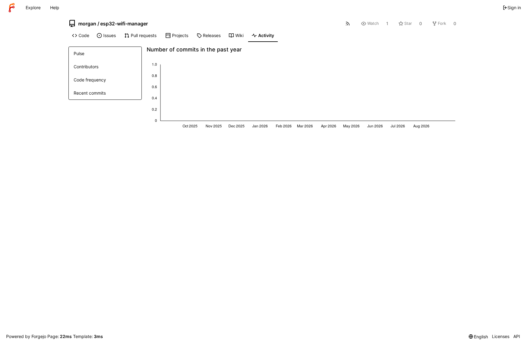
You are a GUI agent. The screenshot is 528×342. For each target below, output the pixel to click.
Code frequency (90, 79)
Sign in (514, 7)
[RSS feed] (348, 23)
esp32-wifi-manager (124, 24)
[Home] (11, 7)
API (516, 336)
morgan (87, 24)
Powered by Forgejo (26, 336)
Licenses (500, 336)
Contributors (86, 66)
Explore (33, 7)
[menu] (478, 336)
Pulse (79, 53)
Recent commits (90, 93)
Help (54, 7)
